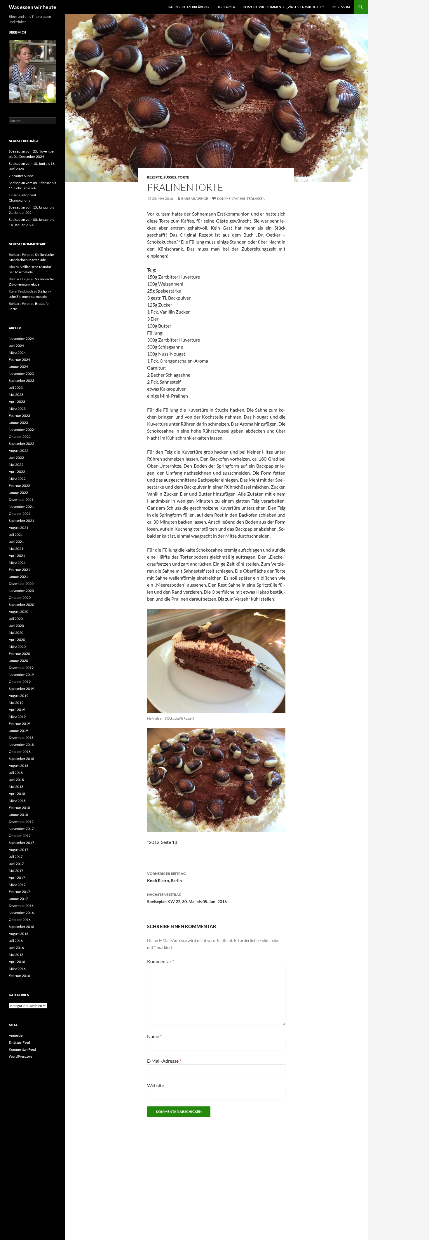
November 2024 (21, 338)
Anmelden (17, 1035)
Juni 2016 (16, 947)
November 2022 (21, 429)
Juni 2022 (16, 457)
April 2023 (17, 401)
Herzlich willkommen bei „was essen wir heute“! (283, 7)
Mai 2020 (16, 632)
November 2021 (21, 506)
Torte (183, 177)
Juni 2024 (16, 345)
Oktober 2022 (20, 436)
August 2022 (18, 450)
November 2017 (21, 828)
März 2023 (17, 408)
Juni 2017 (16, 863)
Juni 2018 (16, 779)
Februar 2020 (19, 653)
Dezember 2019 (21, 667)
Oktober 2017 (20, 835)
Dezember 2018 (21, 737)
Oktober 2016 (20, 919)
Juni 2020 (16, 625)
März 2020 (17, 646)
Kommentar (160, 961)
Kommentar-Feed (22, 1049)
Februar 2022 (19, 485)
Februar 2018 (19, 807)
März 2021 (17, 562)
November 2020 (21, 590)
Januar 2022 (18, 492)
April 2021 (17, 555)
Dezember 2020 (21, 583)
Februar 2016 (19, 975)
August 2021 (18, 527)
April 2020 (17, 639)
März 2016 (17, 968)
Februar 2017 (19, 891)
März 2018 (17, 800)
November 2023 (21, 373)
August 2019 (18, 695)
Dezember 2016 (21, 905)
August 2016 (18, 933)
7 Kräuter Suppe (21, 176)
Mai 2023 (16, 394)
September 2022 (21, 443)
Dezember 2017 (21, 821)
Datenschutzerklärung (188, 7)
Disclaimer (226, 7)
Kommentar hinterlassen (241, 198)
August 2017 (18, 849)
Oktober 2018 (20, 751)
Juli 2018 (16, 772)
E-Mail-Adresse (164, 1061)
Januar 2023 (18, 422)
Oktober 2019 (20, 681)
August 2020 (18, 611)
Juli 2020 (16, 618)
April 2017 (17, 877)
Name (154, 1036)
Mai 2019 (16, 702)
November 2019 (21, 674)
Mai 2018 (16, 786)
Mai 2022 (16, 464)
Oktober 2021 (20, 513)
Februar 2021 (19, 569)
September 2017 (21, 842)
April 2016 (17, 961)
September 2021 (21, 520)
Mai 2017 (16, 870)
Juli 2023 (16, 387)
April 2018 (17, 793)
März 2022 (17, 478)
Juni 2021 (16, 541)
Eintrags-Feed (19, 1042)
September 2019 (21, 688)
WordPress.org (20, 1056)
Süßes (169, 177)
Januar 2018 (18, 814)
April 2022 (17, 471)
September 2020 (21, 604)
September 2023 (21, 380)
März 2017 (17, 884)
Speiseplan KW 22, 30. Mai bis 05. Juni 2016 (187, 898)
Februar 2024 (19, 359)
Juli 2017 (16, 856)
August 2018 (18, 765)
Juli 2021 (16, 534)
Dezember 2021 (21, 499)
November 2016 (21, 912)
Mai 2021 (16, 548)
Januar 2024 (18, 366)
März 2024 (17, 352)
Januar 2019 (18, 730)
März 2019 (17, 716)
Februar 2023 (19, 415)
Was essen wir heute (32, 7)
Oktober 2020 (20, 597)
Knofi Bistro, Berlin (166, 877)
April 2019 (17, 709)
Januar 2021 (18, 576)
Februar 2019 (19, 723)
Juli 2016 (16, 940)
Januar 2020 (18, 660)
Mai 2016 (16, 954)
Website (155, 1085)
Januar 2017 (18, 898)
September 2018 (21, 758)
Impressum (341, 7)
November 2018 (21, 744)
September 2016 (21, 926)
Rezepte (154, 177)
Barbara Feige (194, 198)
